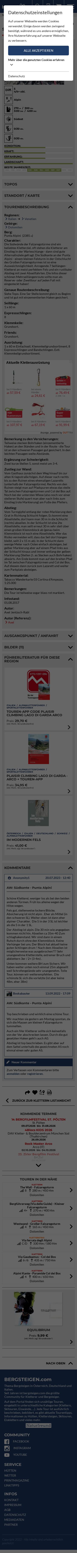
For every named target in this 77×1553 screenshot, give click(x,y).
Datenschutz (16, 76)
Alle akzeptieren (38, 50)
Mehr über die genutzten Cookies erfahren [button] (36, 60)
